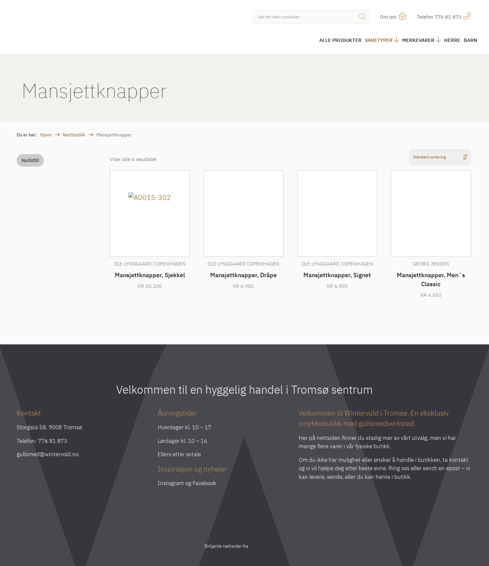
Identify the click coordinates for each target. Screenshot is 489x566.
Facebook (204, 483)
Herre (452, 40)
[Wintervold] (71, 27)
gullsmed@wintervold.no (48, 454)
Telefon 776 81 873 (440, 17)
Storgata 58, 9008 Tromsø (49, 427)
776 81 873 (52, 441)
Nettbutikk (74, 135)
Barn (470, 40)
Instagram (171, 483)
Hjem (46, 135)
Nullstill (30, 160)
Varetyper (379, 40)
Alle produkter (340, 40)
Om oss (389, 17)
